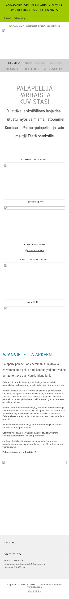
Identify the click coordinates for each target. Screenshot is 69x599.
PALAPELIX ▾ (31, 69)
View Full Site (34, 591)
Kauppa (55, 63)
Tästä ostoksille (41, 136)
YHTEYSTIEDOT (54, 69)
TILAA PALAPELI (35, 63)
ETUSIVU (14, 63)
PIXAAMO (11, 69)
